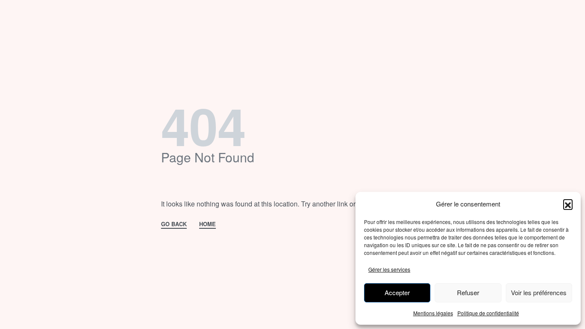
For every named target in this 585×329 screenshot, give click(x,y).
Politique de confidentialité (488, 313)
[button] (568, 204)
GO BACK (174, 224)
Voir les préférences (539, 292)
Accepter (397, 292)
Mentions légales (433, 313)
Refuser (468, 292)
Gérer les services (389, 269)
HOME (207, 224)
